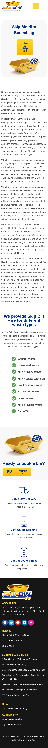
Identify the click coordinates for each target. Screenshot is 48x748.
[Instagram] (31, 623)
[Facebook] (5, 623)
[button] (36, 6)
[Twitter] (11, 623)
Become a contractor (12, 719)
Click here (7, 708)
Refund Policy (31, 740)
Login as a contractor (12, 724)
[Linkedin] (24, 623)
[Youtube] (18, 623)
